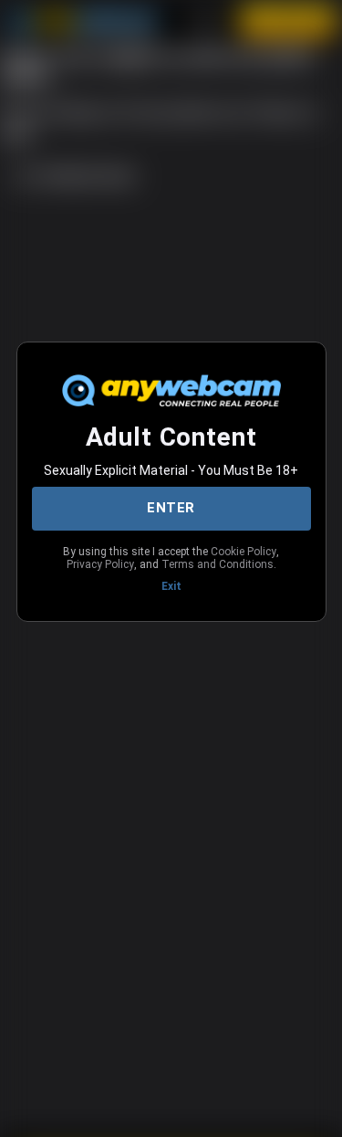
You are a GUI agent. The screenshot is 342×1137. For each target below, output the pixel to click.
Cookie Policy (243, 551)
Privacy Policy (100, 564)
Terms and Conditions (217, 564)
